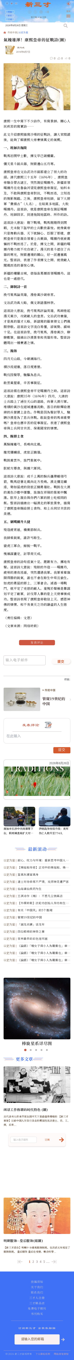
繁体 (68, 11)
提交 (60, 661)
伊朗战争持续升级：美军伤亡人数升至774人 (53, 831)
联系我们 (37, 1292)
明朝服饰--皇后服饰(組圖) (23, 1240)
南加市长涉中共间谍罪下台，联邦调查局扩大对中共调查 (18, 831)
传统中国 (12, 33)
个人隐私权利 (43, 1354)
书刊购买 (37, 1313)
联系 (10, 15)
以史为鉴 (23, 33)
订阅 (10, 19)
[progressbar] (52, 12)
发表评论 (37, 642)
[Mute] (47, 11)
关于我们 (37, 1287)
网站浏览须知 (61, 1354)
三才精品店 (37, 1303)
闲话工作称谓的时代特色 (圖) (26, 1109)
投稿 (10, 11)
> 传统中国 (48, 690)
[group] (41, 14)
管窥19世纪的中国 (53, 701)
